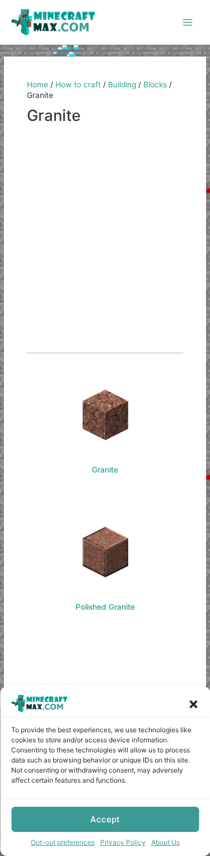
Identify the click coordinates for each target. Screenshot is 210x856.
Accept (105, 819)
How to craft (78, 84)
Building (122, 84)
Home (37, 84)
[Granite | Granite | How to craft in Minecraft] (105, 415)
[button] (193, 703)
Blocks (155, 84)
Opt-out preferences (63, 842)
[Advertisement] (105, 239)
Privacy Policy (123, 842)
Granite (105, 469)
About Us (165, 842)
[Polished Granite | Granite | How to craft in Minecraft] (105, 552)
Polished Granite (105, 606)
